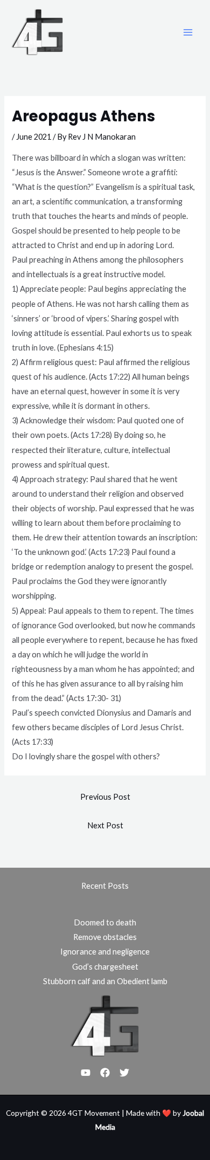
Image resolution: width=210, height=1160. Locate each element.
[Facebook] (105, 1072)
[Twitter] (124, 1072)
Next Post (105, 825)
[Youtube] (85, 1072)
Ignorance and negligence (105, 951)
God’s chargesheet (105, 966)
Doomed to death (105, 922)
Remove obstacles (105, 937)
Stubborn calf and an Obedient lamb (105, 981)
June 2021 (33, 136)
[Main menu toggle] (188, 32)
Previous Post (105, 796)
